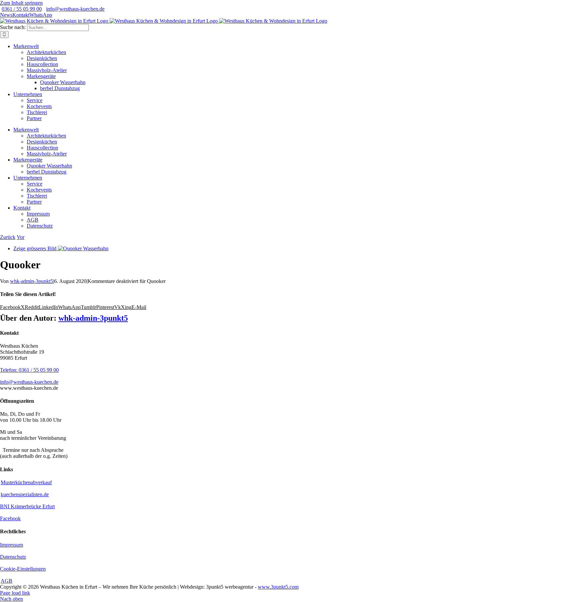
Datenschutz (13, 557)
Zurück (7, 237)
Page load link (15, 593)
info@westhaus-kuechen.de (75, 9)
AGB (6, 581)
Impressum (11, 545)
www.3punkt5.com (278, 587)
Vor (20, 237)
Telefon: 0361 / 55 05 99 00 (29, 370)
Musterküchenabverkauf (26, 482)
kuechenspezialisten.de (25, 494)
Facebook (10, 518)
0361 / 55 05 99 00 (22, 9)
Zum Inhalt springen (21, 3)
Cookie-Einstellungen (23, 569)
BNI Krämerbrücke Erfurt (27, 506)
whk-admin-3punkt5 (31, 281)
